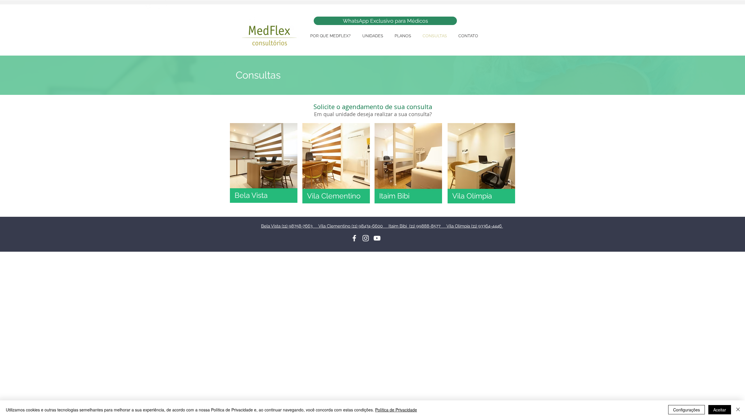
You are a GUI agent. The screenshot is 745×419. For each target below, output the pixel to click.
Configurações (686, 410)
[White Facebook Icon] (354, 238)
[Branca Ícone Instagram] (365, 238)
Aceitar (719, 410)
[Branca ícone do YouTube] (377, 238)
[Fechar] (738, 409)
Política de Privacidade (396, 410)
